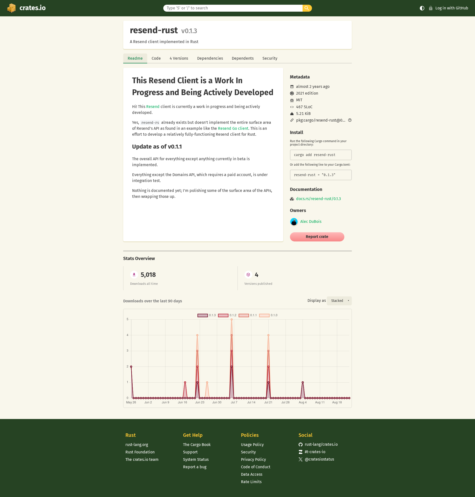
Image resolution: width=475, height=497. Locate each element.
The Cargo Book (197, 444)
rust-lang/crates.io (318, 444)
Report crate (317, 236)
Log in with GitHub (451, 8)
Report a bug (194, 467)
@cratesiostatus (316, 459)
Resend (153, 106)
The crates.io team (142, 459)
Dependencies (210, 58)
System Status (196, 459)
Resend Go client (233, 128)
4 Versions (179, 58)
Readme (135, 58)
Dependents (243, 58)
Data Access (251, 474)
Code (156, 58)
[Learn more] (350, 120)
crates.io (33, 8)
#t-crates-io (312, 451)
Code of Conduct (255, 467)
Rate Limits (251, 481)
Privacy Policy (253, 459)
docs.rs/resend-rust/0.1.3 (318, 199)
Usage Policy (252, 444)
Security (269, 58)
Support (190, 452)
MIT (299, 100)
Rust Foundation (140, 452)
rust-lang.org (136, 444)
